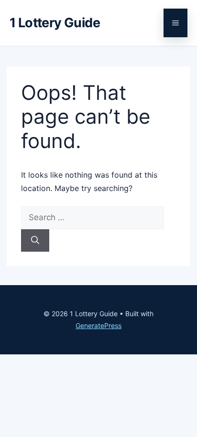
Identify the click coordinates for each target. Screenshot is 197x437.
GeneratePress (98, 325)
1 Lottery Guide (55, 23)
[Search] (35, 240)
